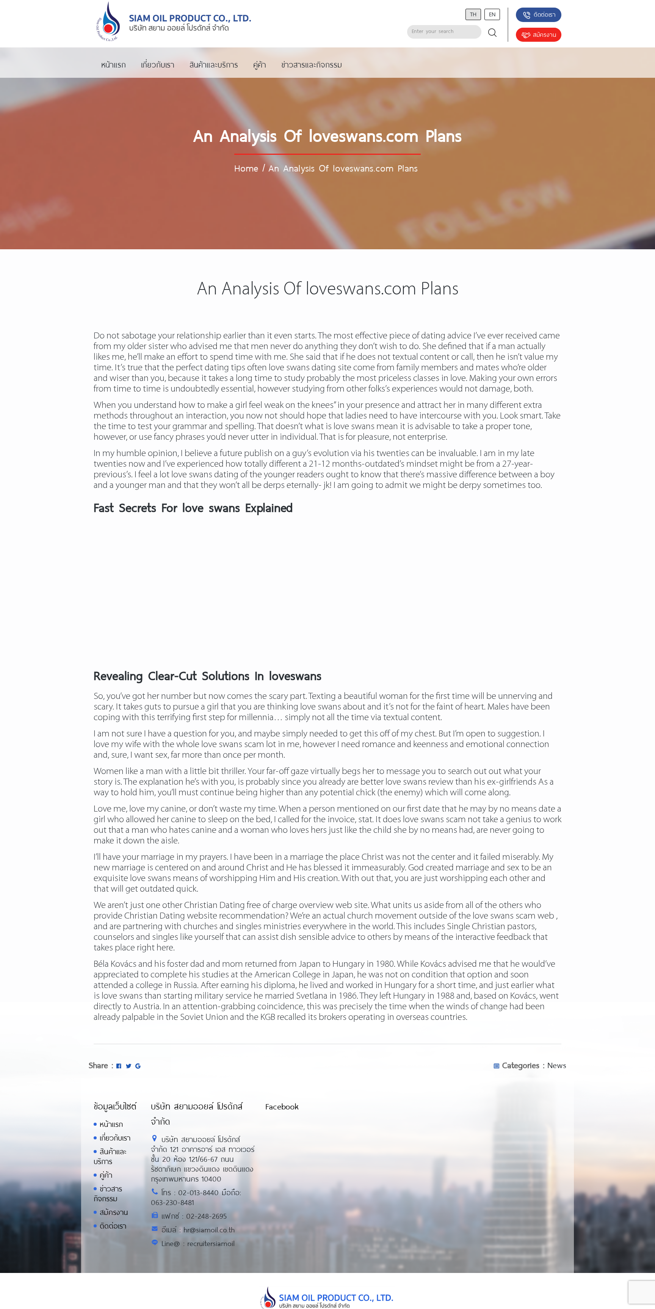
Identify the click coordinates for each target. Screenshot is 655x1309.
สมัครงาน (544, 34)
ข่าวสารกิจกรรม (108, 1193)
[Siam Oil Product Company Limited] (174, 22)
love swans (320, 707)
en (492, 13)
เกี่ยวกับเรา (115, 1137)
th (473, 13)
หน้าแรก (111, 1124)
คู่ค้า (106, 1174)
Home (246, 168)
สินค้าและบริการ (110, 1156)
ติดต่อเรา (545, 14)
